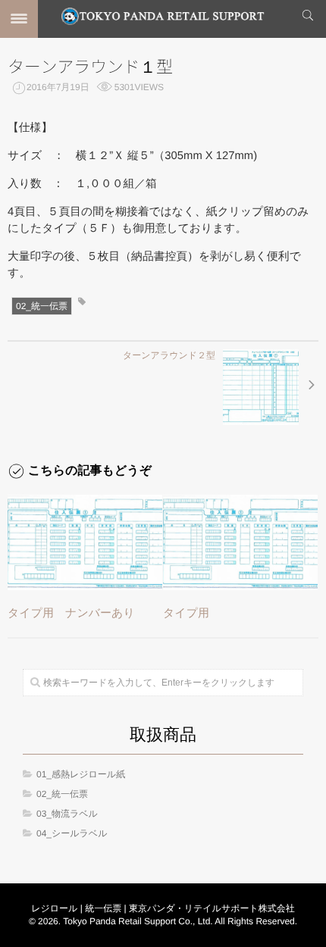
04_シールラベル (71, 833)
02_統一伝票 (41, 306)
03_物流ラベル (67, 813)
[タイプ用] (240, 542)
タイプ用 (186, 613)
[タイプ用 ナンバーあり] (85, 542)
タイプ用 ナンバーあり (71, 613)
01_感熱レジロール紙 (80, 774)
